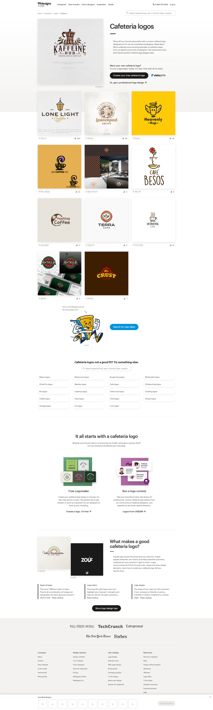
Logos (56, 13)
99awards (147, 669)
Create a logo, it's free (77, 511)
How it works (74, 4)
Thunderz (90, 298)
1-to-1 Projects (78, 661)
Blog (145, 661)
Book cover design (115, 680)
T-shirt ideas (147, 680)
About (40, 657)
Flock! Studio (139, 245)
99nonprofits (42, 676)
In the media (42, 669)
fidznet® (43, 298)
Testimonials (42, 672)
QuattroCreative (93, 191)
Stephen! (137, 138)
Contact (40, 661)
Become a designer (150, 657)
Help (145, 692)
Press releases (43, 665)
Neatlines (90, 138)
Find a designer (88, 4)
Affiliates (146, 672)
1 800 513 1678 (161, 4)
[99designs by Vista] (44, 4)
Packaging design (114, 672)
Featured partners (150, 688)
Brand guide (112, 669)
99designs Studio (79, 676)
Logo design (112, 657)
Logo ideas (147, 676)
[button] (210, 697)
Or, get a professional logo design (127, 82)
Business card (113, 661)
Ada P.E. (42, 571)
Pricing (75, 672)
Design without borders (152, 665)
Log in (172, 4)
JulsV (74, 577)
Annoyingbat (45, 245)
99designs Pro (78, 680)
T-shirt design (113, 676)
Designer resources (150, 684)
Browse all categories (116, 684)
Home (40, 13)
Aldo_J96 (138, 191)
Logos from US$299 (133, 511)
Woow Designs (45, 191)
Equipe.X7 (91, 245)
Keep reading (57, 598)
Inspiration (101, 4)
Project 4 (100, 86)
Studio (111, 4)
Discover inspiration (80, 669)
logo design (144, 53)
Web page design (114, 665)
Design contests (79, 657)
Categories (61, 4)
